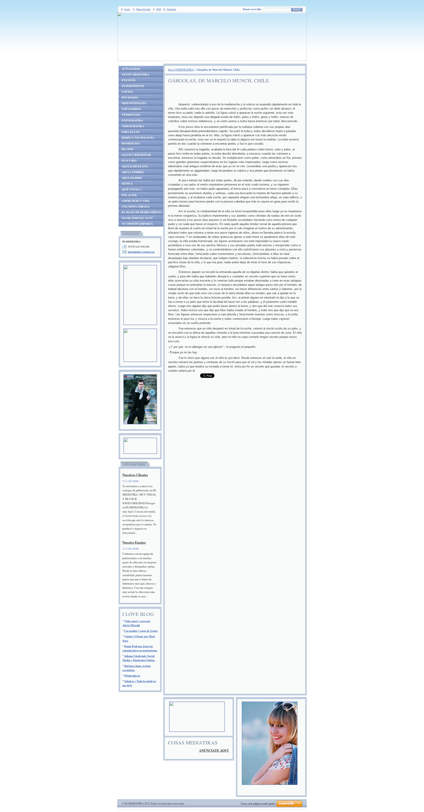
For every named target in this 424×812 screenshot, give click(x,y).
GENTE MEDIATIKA (135, 74)
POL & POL (129, 195)
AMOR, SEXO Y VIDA (136, 201)
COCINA (127, 92)
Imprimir (171, 9)
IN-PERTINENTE (133, 86)
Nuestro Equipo (134, 542)
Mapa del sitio (143, 9)
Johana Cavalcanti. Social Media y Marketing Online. (138, 658)
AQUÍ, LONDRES (133, 172)
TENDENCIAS (131, 115)
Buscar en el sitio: (252, 9)
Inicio (127, 9)
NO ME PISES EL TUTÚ (137, 218)
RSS (159, 9)
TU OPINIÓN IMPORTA (137, 224)
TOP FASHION (131, 109)
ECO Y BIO (129, 161)
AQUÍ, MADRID (132, 178)
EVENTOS (128, 80)
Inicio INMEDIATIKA (181, 70)
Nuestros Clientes (135, 474)
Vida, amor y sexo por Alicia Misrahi (136, 623)
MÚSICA (127, 183)
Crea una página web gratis (258, 803)
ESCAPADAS (130, 97)
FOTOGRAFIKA (132, 120)
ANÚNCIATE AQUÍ (214, 750)
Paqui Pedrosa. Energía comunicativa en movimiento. (139, 648)
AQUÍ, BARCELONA (135, 166)
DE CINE (127, 149)
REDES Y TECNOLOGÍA (138, 138)
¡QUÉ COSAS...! (132, 189)
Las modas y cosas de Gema (140, 631)
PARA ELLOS (131, 132)
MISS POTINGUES (134, 103)
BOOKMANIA (131, 143)
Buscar (296, 9)
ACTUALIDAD (131, 69)
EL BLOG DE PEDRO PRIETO (142, 212)
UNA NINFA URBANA (136, 206)
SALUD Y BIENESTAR (136, 155)
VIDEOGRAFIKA (133, 126)
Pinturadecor (132, 676)
